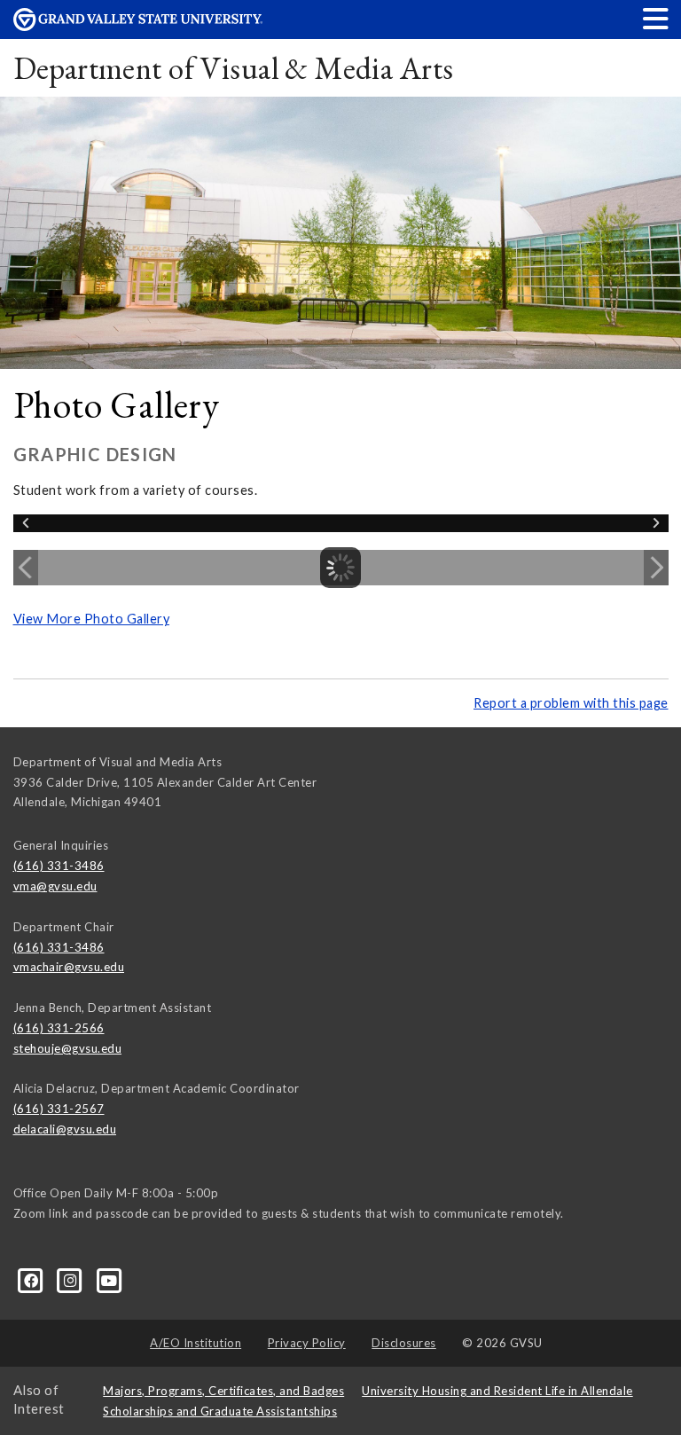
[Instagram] (71, 1280)
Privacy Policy (307, 1343)
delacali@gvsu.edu (65, 1129)
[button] (656, 18)
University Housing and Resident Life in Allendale (497, 1391)
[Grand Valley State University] (138, 26)
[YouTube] (109, 1280)
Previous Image (25, 567)
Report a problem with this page (571, 702)
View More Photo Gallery (91, 618)
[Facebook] (32, 1280)
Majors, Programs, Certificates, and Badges (223, 1391)
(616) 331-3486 (59, 866)
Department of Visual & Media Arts (233, 68)
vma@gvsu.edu (55, 886)
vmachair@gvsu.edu (69, 967)
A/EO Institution (195, 1343)
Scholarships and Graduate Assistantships (220, 1411)
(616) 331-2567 (59, 1109)
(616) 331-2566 (59, 1028)
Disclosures (404, 1343)
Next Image (656, 567)
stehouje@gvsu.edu (67, 1048)
